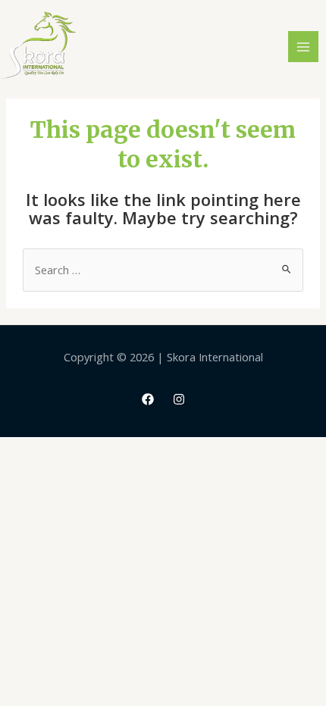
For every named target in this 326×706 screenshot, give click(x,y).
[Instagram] (179, 399)
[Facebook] (148, 399)
